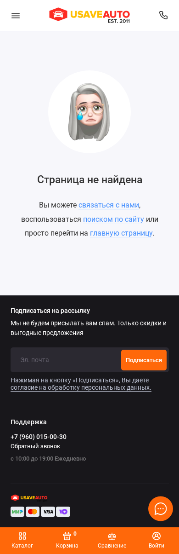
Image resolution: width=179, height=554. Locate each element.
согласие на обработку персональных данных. (81, 387)
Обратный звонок (35, 446)
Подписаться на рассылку (50, 311)
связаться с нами (108, 205)
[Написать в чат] (160, 508)
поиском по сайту (113, 219)
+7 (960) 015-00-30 (39, 436)
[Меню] (15, 15)
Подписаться (144, 360)
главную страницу (121, 233)
